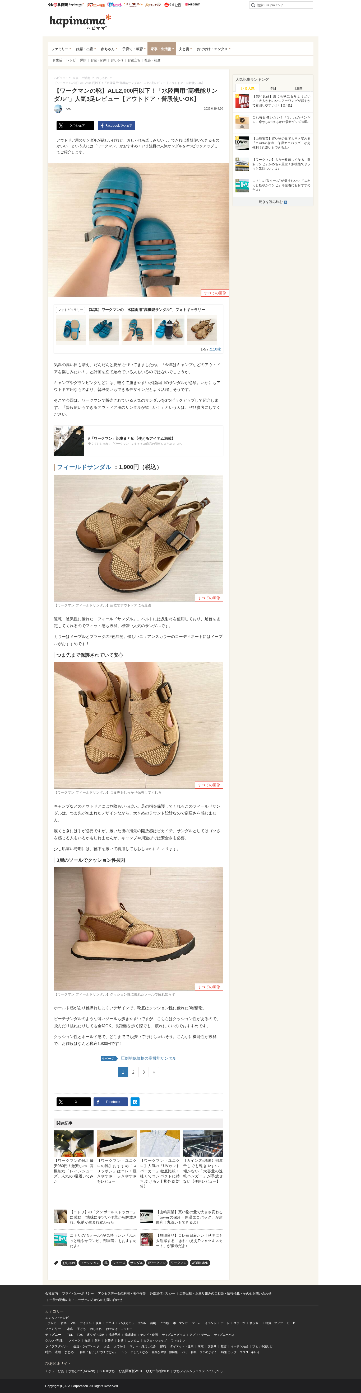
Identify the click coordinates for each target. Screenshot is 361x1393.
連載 (58, 1352)
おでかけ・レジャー (119, 1328)
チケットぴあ (54, 1371)
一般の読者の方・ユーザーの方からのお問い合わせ (85, 1300)
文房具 (212, 1346)
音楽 (64, 1323)
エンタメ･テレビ (57, 1318)
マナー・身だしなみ (143, 1346)
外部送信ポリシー (162, 1293)
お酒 (120, 1340)
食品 (87, 1340)
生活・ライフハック (86, 1346)
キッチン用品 (239, 1346)
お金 (107, 1346)
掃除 (83, 60)
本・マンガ (180, 1323)
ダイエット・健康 (181, 1346)
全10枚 (215, 349)
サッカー (255, 1323)
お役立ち (134, 60)
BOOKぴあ (107, 1371)
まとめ (69, 1352)
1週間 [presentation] (298, 88)
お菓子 (109, 1340)
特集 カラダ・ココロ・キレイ (240, 1352)
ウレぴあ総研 (58, 4)
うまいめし (133, 4)
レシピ (71, 60)
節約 (163, 1346)
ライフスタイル (56, 1346)
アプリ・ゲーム (199, 1334)
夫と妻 (184, 49)
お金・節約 (99, 60)
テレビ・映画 (149, 1334)
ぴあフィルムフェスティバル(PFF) (198, 1371)
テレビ (52, 1323)
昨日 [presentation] (273, 88)
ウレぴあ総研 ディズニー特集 (96, 4)
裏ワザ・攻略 (95, 1334)
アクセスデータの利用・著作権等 (122, 1293)
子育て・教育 (132, 49)
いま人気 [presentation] (247, 88)
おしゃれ (117, 60)
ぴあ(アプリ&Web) (81, 1371)
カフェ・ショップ (155, 1340)
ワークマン (179, 1263)
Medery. (192, 4)
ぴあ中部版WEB (157, 1371)
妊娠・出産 (84, 49)
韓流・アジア (274, 1323)
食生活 (57, 60)
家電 (200, 1346)
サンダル (136, 1263)
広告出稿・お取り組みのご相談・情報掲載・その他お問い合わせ (225, 1293)
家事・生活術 (161, 49)
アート (225, 1323)
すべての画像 (215, 293)
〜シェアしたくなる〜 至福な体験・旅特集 (150, 1352)
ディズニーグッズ (173, 1334)
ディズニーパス (224, 1334)
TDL (70, 1334)
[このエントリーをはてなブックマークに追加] (135, 1101)
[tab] (247, 88)
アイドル (85, 1323)
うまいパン (153, 4)
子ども (81, 1328)
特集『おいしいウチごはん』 (99, 1352)
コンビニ (133, 1340)
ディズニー (53, 1335)
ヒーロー (293, 1323)
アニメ (110, 1323)
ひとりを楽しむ (262, 1346)
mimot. (114, 4)
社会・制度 (152, 60)
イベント (210, 1323)
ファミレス (178, 1340)
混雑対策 (130, 1334)
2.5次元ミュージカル (132, 1323)
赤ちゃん (108, 49)
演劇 (153, 1323)
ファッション (89, 1263)
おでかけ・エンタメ (212, 49)
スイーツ (74, 1340)
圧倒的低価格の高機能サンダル (139, 1058)
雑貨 (223, 1346)
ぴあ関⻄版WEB (130, 1371)
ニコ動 (164, 1323)
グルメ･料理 (54, 1340)
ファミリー (59, 49)
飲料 (97, 1340)
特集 (48, 1352)
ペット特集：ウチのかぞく (199, 1352)
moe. (67, 108)
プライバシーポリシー (78, 1293)
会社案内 (51, 1293)
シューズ (119, 1263)
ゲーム (196, 1323)
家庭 (70, 1328)
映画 (98, 1323)
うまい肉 (173, 4)
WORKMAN (200, 1263)
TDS (80, 1334)
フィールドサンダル (84, 467)
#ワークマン (157, 1263)
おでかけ (120, 1346)
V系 (73, 1323)
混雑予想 (114, 1334)
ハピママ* (76, 4)
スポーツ (239, 1323)
